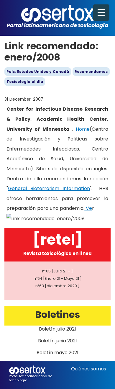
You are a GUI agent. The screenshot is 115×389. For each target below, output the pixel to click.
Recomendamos (91, 71)
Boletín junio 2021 (57, 340)
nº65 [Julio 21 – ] (57, 271)
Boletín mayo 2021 (57, 352)
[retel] (58, 239)
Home (83, 129)
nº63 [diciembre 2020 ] (57, 285)
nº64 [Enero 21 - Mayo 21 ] (58, 278)
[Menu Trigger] (101, 12)
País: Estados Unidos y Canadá (37, 71)
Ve (88, 208)
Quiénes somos (88, 368)
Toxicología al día (24, 81)
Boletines (57, 314)
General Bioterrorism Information (49, 188)
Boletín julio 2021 (57, 329)
